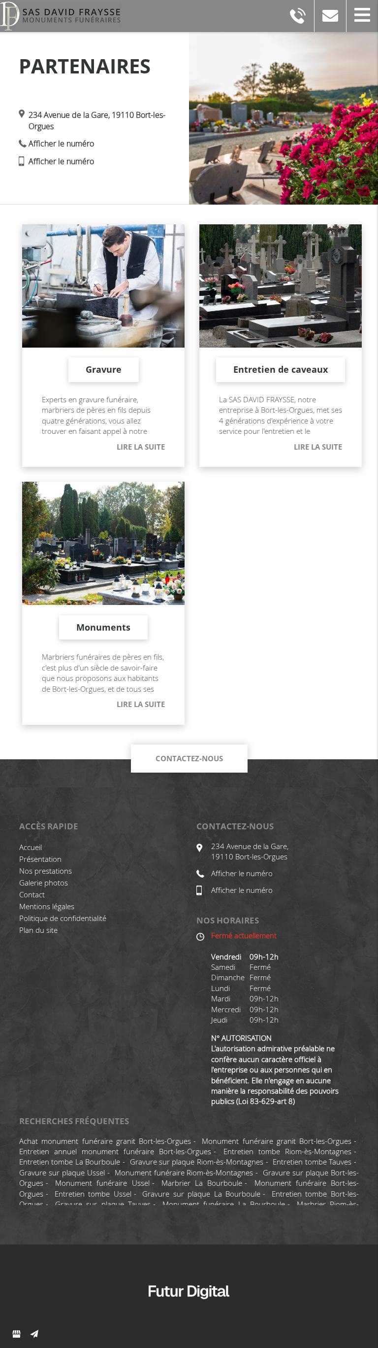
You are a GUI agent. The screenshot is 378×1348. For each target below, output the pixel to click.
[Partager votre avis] (16, 1334)
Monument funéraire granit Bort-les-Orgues (276, 1141)
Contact (32, 894)
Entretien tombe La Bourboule (69, 1162)
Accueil (30, 847)
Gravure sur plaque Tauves (103, 1204)
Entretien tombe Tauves (312, 1162)
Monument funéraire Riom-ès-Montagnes (184, 1172)
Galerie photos (43, 882)
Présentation (40, 859)
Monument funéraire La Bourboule (223, 1204)
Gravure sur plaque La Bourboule (201, 1194)
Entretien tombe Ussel (93, 1194)
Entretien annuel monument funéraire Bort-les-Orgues (115, 1151)
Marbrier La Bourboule (201, 1183)
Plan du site (38, 930)
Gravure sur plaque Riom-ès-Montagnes (196, 1162)
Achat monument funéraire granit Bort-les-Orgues (105, 1141)
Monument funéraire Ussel (102, 1183)
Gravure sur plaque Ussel (62, 1172)
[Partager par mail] (34, 1334)
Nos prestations (45, 871)
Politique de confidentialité (62, 918)
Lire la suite (141, 447)
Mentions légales (46, 906)
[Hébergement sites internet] (189, 1309)
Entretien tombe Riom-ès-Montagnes (287, 1151)
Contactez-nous (189, 758)
